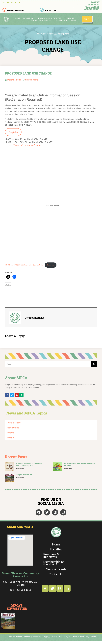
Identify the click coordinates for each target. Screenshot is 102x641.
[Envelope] (19, 2)
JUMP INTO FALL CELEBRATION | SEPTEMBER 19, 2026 (29, 464)
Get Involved (42, 34)
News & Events (56, 569)
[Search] (94, 364)
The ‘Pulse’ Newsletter (14, 422)
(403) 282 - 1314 (50, 10)
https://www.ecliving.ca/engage (24, 145)
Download (50, 265)
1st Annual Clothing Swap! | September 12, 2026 (80, 464)
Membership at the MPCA (53, 563)
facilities (28, 18)
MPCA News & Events (41, 20)
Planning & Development (59, 34)
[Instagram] (11, 2)
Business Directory (13, 427)
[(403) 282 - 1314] (42, 10)
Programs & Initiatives (51, 556)
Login (74, 20)
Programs (10, 432)
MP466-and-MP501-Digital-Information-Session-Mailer (24, 265)
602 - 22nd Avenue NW (15, 10)
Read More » (20, 468)
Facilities (56, 549)
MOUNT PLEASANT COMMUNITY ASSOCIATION (92, 5)
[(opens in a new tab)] (9, 478)
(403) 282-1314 (22, 590)
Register (13, 132)
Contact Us (10, 437)
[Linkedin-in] (15, 2)
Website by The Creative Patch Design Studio (77, 637)
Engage (70, 18)
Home (17, 18)
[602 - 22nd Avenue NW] (4, 10)
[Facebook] (39, 512)
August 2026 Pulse (24, 474)
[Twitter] (7, 2)
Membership (62, 20)
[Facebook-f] (3, 2)
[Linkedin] (55, 512)
